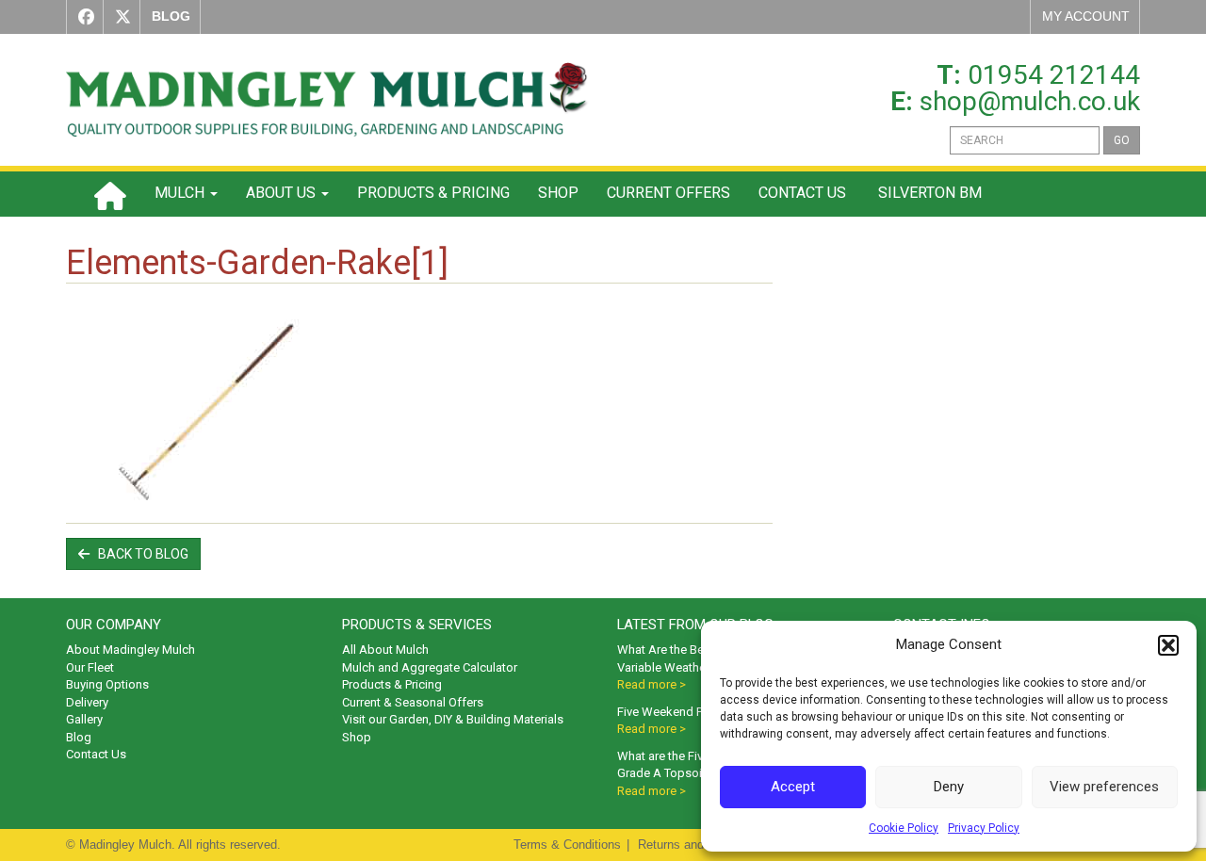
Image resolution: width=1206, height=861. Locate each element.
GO (1122, 140)
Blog (78, 737)
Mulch (181, 193)
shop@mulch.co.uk (1030, 101)
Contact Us (802, 193)
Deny (949, 786)
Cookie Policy (903, 828)
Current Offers (668, 193)
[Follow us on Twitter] (119, 17)
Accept (793, 786)
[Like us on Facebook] (82, 17)
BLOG (171, 16)
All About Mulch (385, 649)
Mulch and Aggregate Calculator (429, 667)
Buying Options (107, 684)
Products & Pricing (433, 193)
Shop (558, 193)
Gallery (84, 719)
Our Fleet (90, 667)
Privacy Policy (983, 828)
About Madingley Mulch (130, 649)
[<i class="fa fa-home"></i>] (110, 194)
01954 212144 (1054, 74)
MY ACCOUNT (1086, 16)
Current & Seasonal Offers (412, 702)
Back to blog (139, 553)
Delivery (87, 702)
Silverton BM (928, 193)
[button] (1168, 645)
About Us (282, 193)
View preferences (1104, 786)
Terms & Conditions (567, 844)
